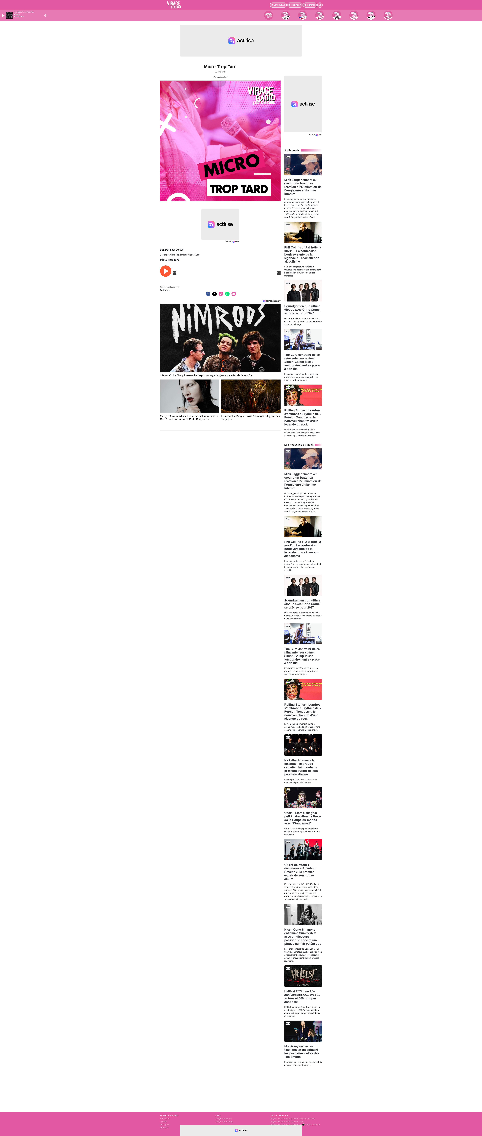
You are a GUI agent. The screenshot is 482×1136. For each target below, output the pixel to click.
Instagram (164, 1124)
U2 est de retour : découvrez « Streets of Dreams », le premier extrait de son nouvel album (300, 872)
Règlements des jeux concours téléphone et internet (295, 1124)
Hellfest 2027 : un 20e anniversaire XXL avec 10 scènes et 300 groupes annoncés (302, 996)
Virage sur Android (224, 1121)
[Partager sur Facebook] (207, 295)
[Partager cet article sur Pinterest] (220, 295)
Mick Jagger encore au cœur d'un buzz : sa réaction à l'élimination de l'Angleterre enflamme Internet (302, 187)
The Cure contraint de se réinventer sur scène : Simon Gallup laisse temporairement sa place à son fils (302, 361)
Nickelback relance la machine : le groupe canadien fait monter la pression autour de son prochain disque (301, 767)
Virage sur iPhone (223, 1118)
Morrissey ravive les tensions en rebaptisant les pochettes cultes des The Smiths (301, 1051)
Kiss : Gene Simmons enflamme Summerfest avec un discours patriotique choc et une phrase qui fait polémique (302, 936)
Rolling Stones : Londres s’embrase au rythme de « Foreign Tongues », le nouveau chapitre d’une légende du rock (302, 417)
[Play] (3, 15)
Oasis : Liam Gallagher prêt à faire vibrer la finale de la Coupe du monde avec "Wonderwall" (302, 818)
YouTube (164, 1127)
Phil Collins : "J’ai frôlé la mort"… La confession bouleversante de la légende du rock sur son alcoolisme (302, 254)
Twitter (163, 1121)
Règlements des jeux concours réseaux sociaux (292, 1118)
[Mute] (46, 15)
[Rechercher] (320, 5)
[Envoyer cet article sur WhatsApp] (227, 295)
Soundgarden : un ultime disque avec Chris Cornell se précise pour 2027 (302, 309)
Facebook (164, 1118)
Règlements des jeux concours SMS (287, 1121)
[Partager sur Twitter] (214, 295)
